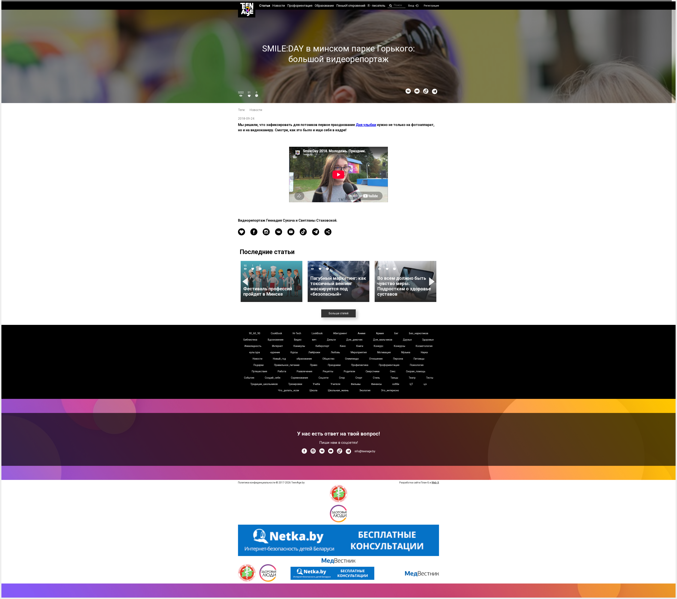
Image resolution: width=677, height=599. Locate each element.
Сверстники (372, 371)
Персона (398, 358)
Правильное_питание (287, 365)
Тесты (429, 377)
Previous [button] (245, 281)
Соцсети (323, 377)
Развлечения (304, 371)
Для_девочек (354, 339)
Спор (342, 377)
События (249, 377)
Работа (282, 371)
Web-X (435, 482)
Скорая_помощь (415, 371)
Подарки (259, 365)
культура (254, 352)
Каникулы (299, 346)
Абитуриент (340, 333)
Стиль (376, 377)
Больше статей (338, 313)
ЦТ (411, 384)
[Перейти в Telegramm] (434, 91)
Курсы (294, 352)
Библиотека (250, 339)
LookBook (317, 333)
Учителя (335, 384)
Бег (396, 333)
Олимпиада (352, 358)
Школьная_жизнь (338, 390)
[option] (271, 281)
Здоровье (428, 339)
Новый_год (279, 358)
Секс (392, 371)
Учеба (316, 384)
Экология (364, 390)
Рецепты (328, 371)
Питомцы (419, 358)
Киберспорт (322, 346)
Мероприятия (359, 352)
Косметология (424, 346)
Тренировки (295, 384)
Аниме (361, 333)
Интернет (277, 346)
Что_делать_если (288, 390)
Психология (416, 365)
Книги (359, 346)
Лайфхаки (314, 352)
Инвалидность (253, 346)
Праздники (334, 365)
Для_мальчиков (382, 339)
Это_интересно (390, 390)
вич (314, 339)
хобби (395, 384)
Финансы (376, 384)
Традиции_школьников (264, 384)
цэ (425, 384)
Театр (412, 377)
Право (313, 365)
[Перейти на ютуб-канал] (417, 91)
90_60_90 (254, 333)
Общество (328, 358)
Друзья (407, 339)
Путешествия (259, 371)
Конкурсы (399, 346)
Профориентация (389, 365)
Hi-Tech (297, 333)
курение (275, 352)
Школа (313, 390)
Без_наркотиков (418, 333)
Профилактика (359, 365)
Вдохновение (275, 339)
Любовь (335, 352)
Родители (349, 371)
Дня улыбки (366, 125)
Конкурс (378, 346)
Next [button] (432, 281)
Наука (424, 352)
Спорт (358, 377)
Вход (411, 5)
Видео (297, 339)
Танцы (394, 377)
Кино (343, 346)
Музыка (405, 352)
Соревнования (299, 377)
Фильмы (356, 384)
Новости (256, 110)
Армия (380, 333)
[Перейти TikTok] (425, 91)
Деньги (331, 339)
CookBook (276, 333)
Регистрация (431, 5)
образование (304, 358)
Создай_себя (272, 377)
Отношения (376, 358)
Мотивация (384, 352)
